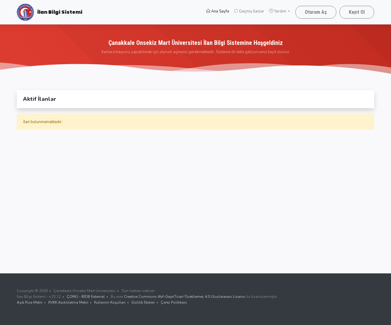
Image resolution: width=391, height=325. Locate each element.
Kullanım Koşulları (110, 302)
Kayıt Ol (357, 12)
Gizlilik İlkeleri (143, 302)
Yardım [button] (280, 11)
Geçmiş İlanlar (251, 11)
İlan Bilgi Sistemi (59, 12)
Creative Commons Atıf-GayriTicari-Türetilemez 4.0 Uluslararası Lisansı (184, 296)
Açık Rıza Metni (29, 302)
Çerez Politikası (174, 302)
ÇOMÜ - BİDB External (86, 296)
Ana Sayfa (221, 11)
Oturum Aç (316, 12)
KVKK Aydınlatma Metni (68, 302)
